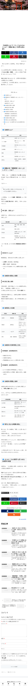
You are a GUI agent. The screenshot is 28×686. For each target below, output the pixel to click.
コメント (4, 623)
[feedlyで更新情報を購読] (20, 510)
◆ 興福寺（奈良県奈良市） (11, 113)
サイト (3, 648)
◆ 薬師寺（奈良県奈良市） (11, 115)
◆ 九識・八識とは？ (10, 101)
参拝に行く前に (6, 492)
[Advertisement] (14, 27)
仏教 (12, 492)
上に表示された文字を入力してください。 (12, 660)
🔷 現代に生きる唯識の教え (10, 119)
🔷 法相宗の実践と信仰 (9, 117)
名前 (3, 638)
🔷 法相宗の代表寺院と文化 (10, 111)
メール (3, 643)
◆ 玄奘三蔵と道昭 (9, 107)
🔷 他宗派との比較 (8, 109)
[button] (22, 56)
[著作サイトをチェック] (7, 510)
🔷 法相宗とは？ (8, 95)
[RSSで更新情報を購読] (14, 514)
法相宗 (16, 492)
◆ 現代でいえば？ (9, 103)
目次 (12, 92)
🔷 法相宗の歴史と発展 (9, 105)
